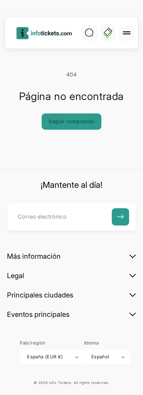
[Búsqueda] (89, 32)
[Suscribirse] (120, 217)
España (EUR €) (45, 356)
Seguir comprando (71, 121)
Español (100, 356)
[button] (126, 33)
